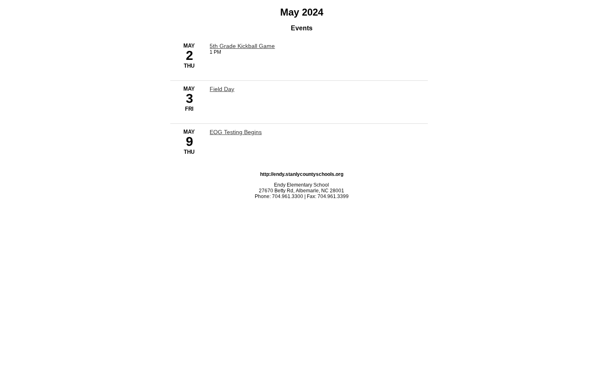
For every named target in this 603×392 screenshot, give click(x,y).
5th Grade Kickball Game (242, 46)
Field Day (222, 89)
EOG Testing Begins (236, 132)
